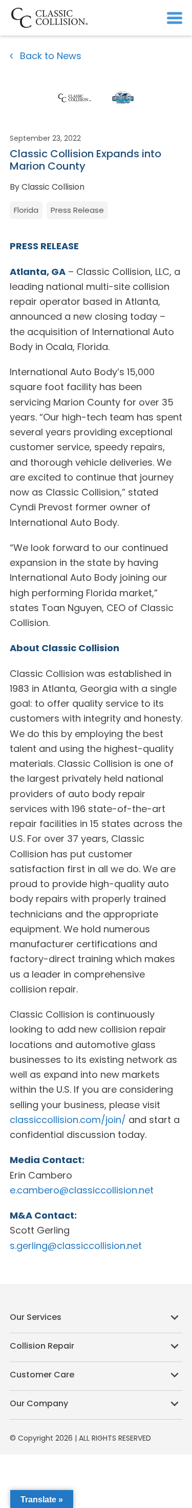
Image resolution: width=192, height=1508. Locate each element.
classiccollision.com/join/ (68, 1119)
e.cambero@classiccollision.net (82, 1190)
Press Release (77, 210)
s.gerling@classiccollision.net (76, 1245)
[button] (174, 18)
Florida (26, 210)
